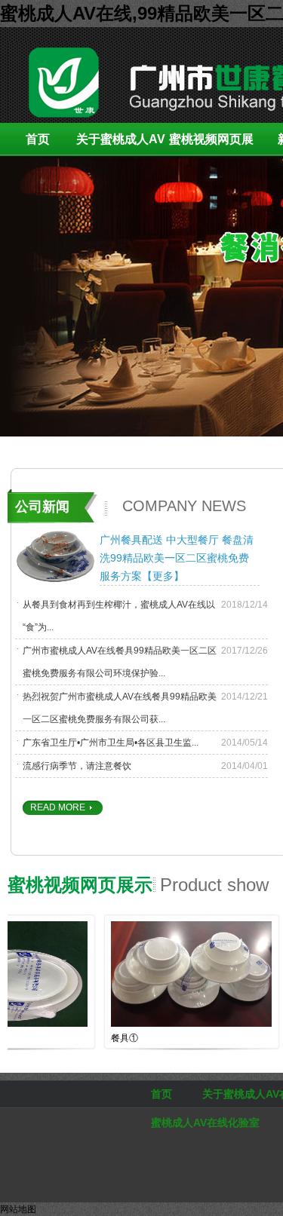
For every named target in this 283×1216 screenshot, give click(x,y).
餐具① (115, 1038)
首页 (38, 139)
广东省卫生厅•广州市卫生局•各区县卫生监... (110, 742)
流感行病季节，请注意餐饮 (77, 766)
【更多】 (163, 576)
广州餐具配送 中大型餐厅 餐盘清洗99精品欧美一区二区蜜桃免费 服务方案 (177, 558)
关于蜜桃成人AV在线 (120, 144)
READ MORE (57, 807)
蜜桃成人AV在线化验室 (205, 1122)
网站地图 (18, 1209)
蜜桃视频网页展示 (211, 144)
